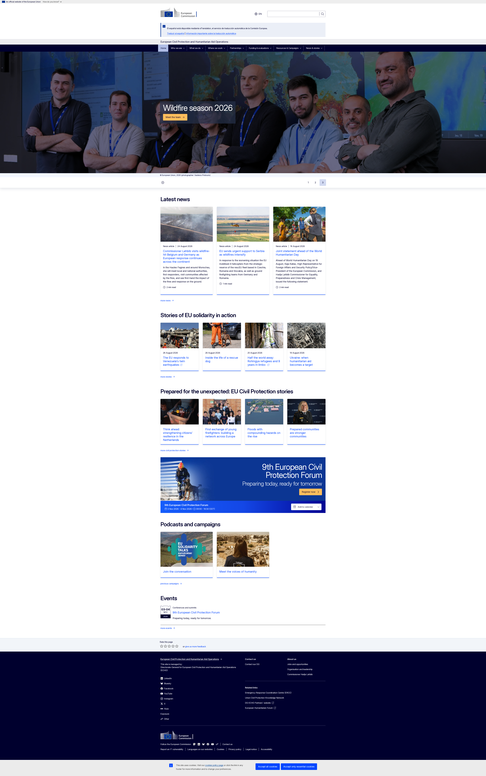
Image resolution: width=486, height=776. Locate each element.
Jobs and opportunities (297, 664)
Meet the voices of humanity (238, 571)
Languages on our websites (200, 749)
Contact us (227, 744)
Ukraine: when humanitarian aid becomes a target (301, 361)
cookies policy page (214, 765)
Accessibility (266, 749)
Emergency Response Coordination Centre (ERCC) (268, 692)
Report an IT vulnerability (171, 749)
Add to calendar (305, 507)
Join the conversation (177, 571)
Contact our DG (252, 664)
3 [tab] (322, 182)
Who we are (176, 48)
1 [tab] (308, 182)
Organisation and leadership (299, 669)
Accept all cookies (267, 766)
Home (163, 48)
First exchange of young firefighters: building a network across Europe (220, 433)
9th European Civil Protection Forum (196, 612)
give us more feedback (195, 646)
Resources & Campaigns (287, 48)
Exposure (164, 714)
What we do (195, 48)
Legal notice (251, 749)
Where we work (215, 48)
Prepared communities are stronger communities (304, 433)
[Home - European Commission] (180, 13)
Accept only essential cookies (299, 766)
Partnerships (235, 48)
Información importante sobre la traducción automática (211, 33)
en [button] (260, 14)
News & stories (313, 48)
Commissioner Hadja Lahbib (300, 674)
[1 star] (162, 646)
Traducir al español (175, 33)
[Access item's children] (185, 48)
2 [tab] (315, 182)
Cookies (220, 749)
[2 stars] (163, 646)
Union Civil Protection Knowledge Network (264, 698)
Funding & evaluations (259, 48)
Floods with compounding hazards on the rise (264, 433)
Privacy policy (234, 749)
